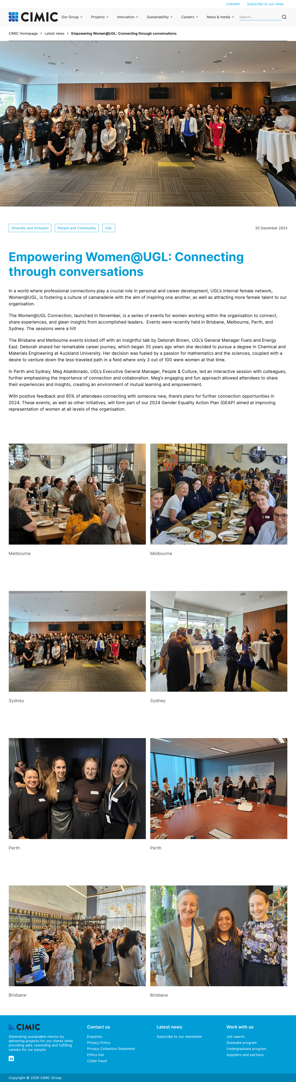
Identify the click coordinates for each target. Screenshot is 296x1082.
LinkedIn (233, 4)
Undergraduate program (246, 1048)
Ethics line (95, 1055)
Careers (187, 17)
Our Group (70, 17)
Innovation (125, 17)
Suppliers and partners (245, 1055)
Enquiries (94, 1036)
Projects (98, 17)
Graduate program (241, 1042)
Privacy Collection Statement (111, 1048)
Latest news (54, 33)
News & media (218, 17)
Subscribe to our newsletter (179, 1036)
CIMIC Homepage (23, 33)
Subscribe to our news (265, 4)
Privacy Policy (98, 1042)
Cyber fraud (97, 1061)
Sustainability (158, 17)
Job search (235, 1036)
